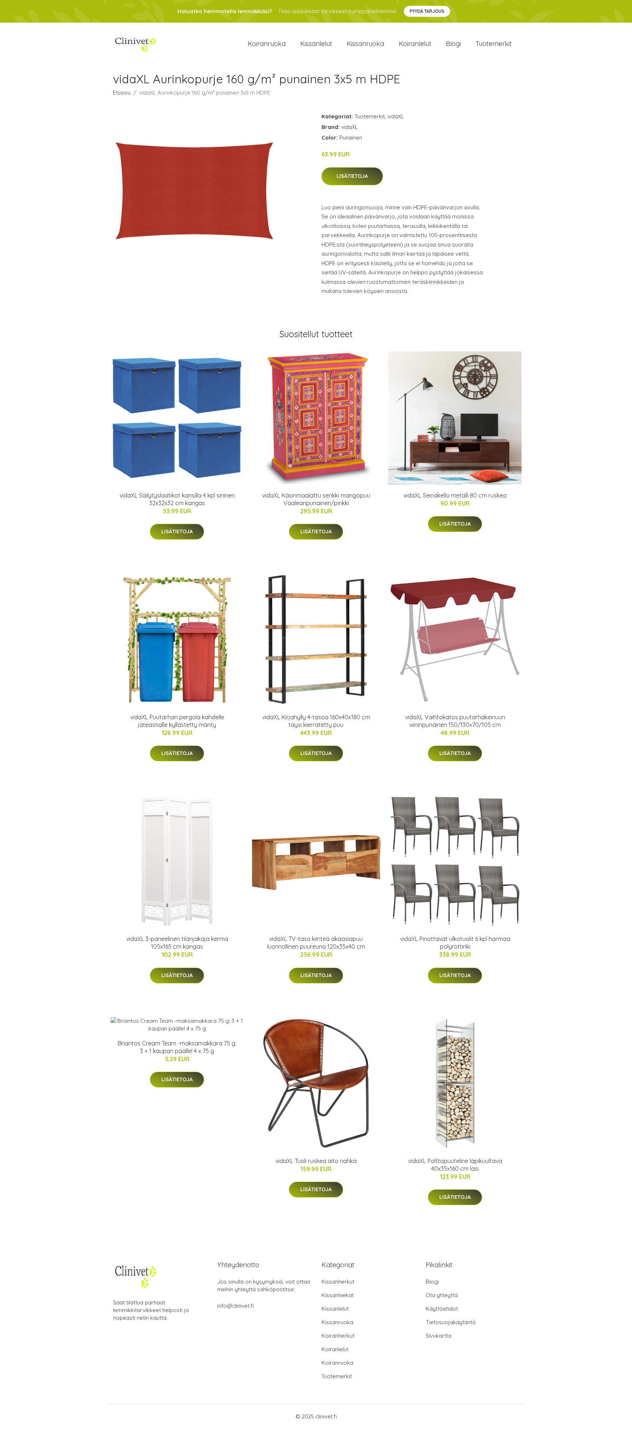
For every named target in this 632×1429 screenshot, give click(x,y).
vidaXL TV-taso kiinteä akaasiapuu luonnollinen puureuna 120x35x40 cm (316, 942)
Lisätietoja (352, 176)
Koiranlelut (415, 43)
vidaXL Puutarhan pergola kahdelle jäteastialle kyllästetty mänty (177, 720)
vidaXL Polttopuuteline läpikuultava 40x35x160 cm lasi (455, 1164)
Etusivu (122, 92)
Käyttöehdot (442, 1308)
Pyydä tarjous (427, 11)
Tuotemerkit (493, 43)
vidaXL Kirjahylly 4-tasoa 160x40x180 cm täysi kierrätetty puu (316, 720)
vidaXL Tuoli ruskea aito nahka (316, 1161)
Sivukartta (438, 1335)
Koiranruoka (267, 43)
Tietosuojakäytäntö (451, 1322)
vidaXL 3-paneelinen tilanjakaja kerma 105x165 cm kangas (177, 942)
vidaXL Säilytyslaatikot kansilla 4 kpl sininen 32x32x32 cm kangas (177, 499)
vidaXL (395, 116)
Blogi (453, 43)
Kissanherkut (337, 1281)
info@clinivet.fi (235, 1305)
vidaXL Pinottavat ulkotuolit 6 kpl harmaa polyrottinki (455, 942)
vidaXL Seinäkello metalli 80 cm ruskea (455, 495)
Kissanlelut (316, 43)
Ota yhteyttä (442, 1295)
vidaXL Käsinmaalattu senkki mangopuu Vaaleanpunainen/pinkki (316, 499)
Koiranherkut (337, 1335)
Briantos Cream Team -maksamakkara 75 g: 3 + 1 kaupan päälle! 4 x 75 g (177, 1047)
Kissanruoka (365, 43)
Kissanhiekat (337, 1295)
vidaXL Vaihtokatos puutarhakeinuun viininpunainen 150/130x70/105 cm (455, 720)
